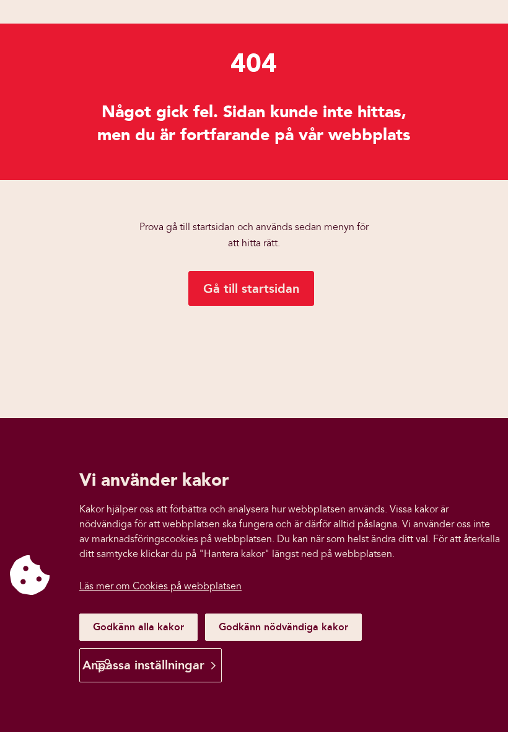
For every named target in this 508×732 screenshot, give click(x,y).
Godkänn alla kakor (138, 627)
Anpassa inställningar (143, 665)
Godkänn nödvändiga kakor (283, 627)
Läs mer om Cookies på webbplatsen (160, 586)
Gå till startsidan (251, 288)
